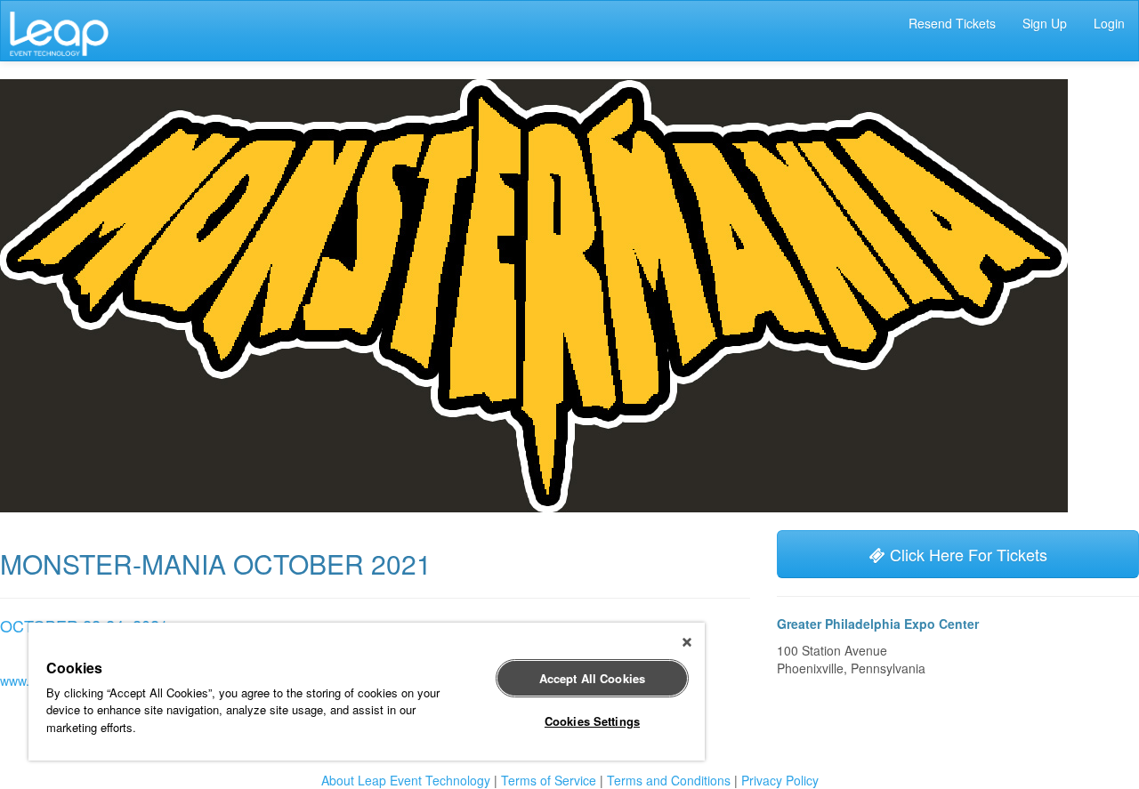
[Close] (687, 642)
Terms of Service (548, 780)
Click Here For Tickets (966, 554)
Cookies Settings (592, 721)
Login (1109, 23)
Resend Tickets (952, 23)
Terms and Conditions (669, 780)
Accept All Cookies (592, 678)
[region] (366, 692)
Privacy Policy (780, 780)
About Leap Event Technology (405, 780)
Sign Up (1044, 23)
